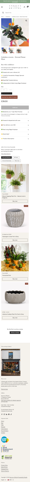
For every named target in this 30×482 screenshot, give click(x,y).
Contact (3, 432)
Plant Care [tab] (17, 160)
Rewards (3, 427)
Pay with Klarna (4, 431)
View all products (5, 154)
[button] (15, 111)
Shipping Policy (4, 469)
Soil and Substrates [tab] (6, 160)
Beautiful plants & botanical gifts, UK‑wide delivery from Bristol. (15, 2)
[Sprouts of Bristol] (15, 7)
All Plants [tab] (16, 157)
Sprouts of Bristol (14, 477)
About (2, 421)
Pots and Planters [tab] (6, 157)
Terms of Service (5, 471)
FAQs (2, 425)
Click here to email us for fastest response (11, 400)
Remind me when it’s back (9, 97)
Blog (2, 423)
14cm (4, 89)
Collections (8, 16)
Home (2, 16)
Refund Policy (4, 467)
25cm (10, 89)
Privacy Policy (4, 465)
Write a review (15, 332)
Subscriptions (4, 429)
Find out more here (5, 115)
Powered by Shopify (22, 477)
